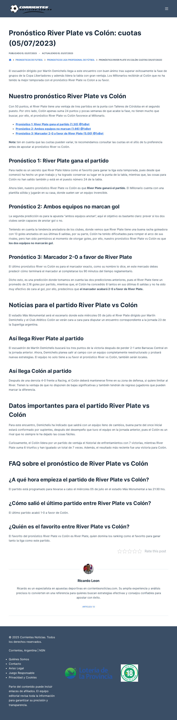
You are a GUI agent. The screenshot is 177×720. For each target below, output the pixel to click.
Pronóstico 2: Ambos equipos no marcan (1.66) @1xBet (53, 128)
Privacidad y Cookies (23, 677)
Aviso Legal (16, 668)
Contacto (15, 663)
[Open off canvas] (166, 8)
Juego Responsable (21, 673)
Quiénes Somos (19, 659)
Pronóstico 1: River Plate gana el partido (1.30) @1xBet (52, 124)
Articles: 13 (88, 606)
